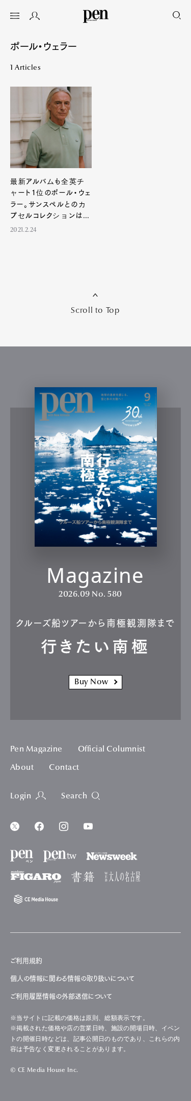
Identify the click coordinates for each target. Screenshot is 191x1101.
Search (74, 796)
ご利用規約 (26, 960)
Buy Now (91, 682)
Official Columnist (112, 749)
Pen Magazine (36, 749)
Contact (64, 768)
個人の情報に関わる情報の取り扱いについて (72, 978)
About (22, 768)
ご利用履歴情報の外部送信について (61, 996)
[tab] (14, 17)
